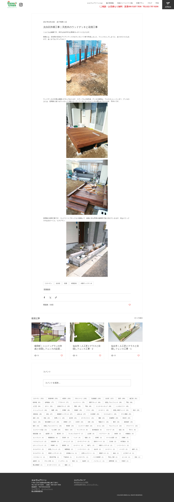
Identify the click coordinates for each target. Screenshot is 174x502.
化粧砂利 (56, 441)
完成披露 (97, 398)
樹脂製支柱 (54, 437)
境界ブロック (96, 402)
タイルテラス (39, 449)
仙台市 (98, 449)
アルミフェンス (116, 426)
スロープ (111, 429)
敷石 (117, 422)
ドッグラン (64, 461)
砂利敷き (50, 402)
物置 (55, 410)
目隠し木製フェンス (122, 410)
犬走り (38, 422)
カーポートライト (54, 465)
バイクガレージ (40, 457)
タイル (102, 426)
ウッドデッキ (83, 429)
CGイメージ (82, 398)
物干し (92, 445)
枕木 (137, 410)
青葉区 (79, 410)
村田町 (71, 426)
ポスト (50, 406)
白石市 (80, 422)
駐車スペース (100, 441)
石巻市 (66, 437)
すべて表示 (138, 318)
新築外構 (54, 398)
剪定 (76, 461)
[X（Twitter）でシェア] (50, 297)
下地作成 (68, 457)
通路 (102, 418)
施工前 (134, 398)
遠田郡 (50, 433)
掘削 (69, 465)
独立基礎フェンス (53, 422)
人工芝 (38, 406)
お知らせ (82, 414)
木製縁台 (130, 433)
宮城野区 (114, 418)
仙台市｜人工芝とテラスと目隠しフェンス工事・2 (86, 347)
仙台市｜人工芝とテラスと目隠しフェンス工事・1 (125, 347)
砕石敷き (126, 441)
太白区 (58, 283)
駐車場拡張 (98, 429)
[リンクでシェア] (56, 297)
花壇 (65, 283)
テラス (91, 410)
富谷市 (127, 418)
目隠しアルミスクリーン (54, 426)
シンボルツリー (123, 406)
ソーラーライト (124, 445)
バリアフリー (105, 433)
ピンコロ (127, 457)
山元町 (92, 433)
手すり (133, 429)
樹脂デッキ (105, 453)
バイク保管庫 (99, 457)
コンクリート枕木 (86, 426)
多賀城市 (129, 422)
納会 (117, 453)
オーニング (69, 441)
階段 (78, 406)
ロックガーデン (83, 457)
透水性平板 (55, 457)
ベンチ (78, 437)
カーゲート (79, 445)
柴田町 (66, 445)
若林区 (68, 422)
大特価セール (72, 453)
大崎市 (118, 433)
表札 (50, 414)
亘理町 (67, 410)
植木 (37, 426)
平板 (89, 406)
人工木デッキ (129, 453)
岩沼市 (74, 418)
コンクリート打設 (41, 429)
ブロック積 (50, 461)
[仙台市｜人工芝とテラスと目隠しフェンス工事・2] (87, 332)
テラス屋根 (127, 414)
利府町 (55, 445)
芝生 (48, 418)
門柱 (130, 402)
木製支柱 (74, 283)
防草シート (60, 418)
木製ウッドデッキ (86, 283)
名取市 (67, 398)
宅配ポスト (104, 422)
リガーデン (48, 283)
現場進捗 (47, 289)
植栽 (89, 437)
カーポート (104, 410)
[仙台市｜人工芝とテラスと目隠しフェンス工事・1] (125, 332)
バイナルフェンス (41, 441)
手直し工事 (114, 457)
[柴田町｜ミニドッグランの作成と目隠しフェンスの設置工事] (48, 332)
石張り (70, 429)
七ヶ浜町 (57, 429)
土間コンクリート (89, 453)
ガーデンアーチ (84, 441)
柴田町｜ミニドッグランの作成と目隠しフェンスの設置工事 (48, 347)
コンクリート (80, 402)
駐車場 (38, 402)
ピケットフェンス (41, 445)
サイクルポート (111, 414)
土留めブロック (64, 406)
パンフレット (100, 461)
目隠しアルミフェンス (114, 402)
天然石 (126, 461)
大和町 (99, 437)
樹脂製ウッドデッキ (66, 414)
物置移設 (70, 449)
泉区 (37, 418)
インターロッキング (105, 406)
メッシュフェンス (41, 410)
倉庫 (136, 449)
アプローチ (64, 402)
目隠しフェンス (55, 449)
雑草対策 (114, 461)
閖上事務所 (39, 465)
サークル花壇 (112, 437)
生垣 (123, 429)
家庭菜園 (38, 433)
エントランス (39, 437)
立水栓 (113, 441)
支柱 (138, 457)
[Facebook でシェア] (44, 297)
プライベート (133, 426)
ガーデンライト (88, 418)
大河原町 (95, 414)
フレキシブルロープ (76, 433)
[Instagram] (21, 4)
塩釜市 (86, 461)
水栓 (92, 422)
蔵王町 (61, 433)
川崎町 (126, 437)
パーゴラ (124, 449)
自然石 (37, 461)
